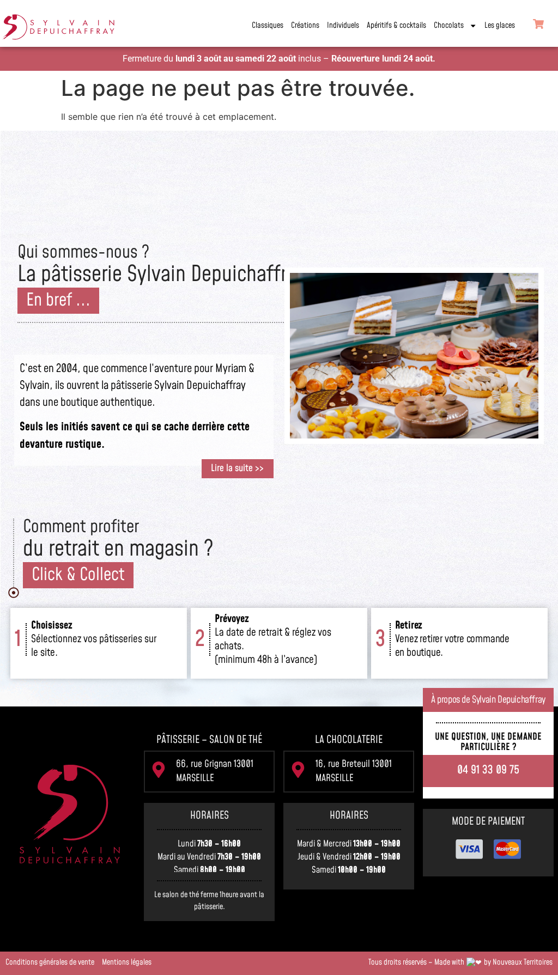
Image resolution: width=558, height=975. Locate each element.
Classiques (267, 25)
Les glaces (499, 25)
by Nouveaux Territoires (518, 962)
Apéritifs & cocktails (396, 25)
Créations (305, 25)
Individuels (343, 25)
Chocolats (449, 25)
